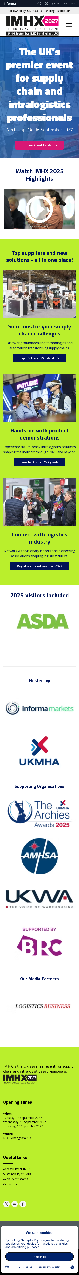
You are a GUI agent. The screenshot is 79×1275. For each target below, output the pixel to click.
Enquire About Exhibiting (39, 145)
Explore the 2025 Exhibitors (39, 358)
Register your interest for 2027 (39, 566)
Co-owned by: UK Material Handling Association (39, 11)
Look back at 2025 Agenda (39, 462)
